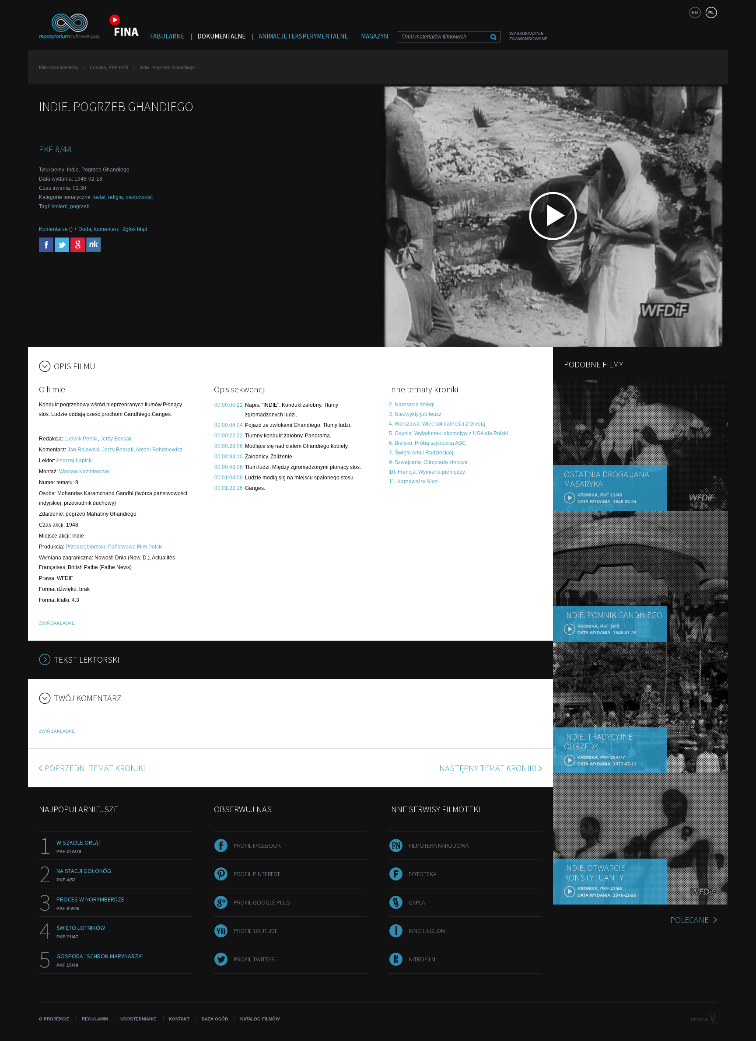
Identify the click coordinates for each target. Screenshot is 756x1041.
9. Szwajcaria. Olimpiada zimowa (428, 462)
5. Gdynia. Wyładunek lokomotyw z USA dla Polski (448, 433)
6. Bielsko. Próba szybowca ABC (427, 443)
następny (487, 767)
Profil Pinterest (257, 874)
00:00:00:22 (228, 405)
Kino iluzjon (427, 931)
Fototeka (422, 874)
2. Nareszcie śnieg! (411, 405)
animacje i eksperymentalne (303, 36)
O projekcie (54, 1019)
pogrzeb (80, 206)
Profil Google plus (262, 902)
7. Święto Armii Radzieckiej (421, 453)
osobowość (139, 197)
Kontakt (179, 1019)
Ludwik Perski (81, 439)
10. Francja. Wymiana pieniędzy (427, 472)
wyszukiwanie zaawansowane (528, 36)
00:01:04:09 (228, 478)
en (695, 12)
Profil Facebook (257, 845)
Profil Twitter (254, 959)
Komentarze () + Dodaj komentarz (79, 229)
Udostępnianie (138, 1019)
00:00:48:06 (228, 467)
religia (115, 197)
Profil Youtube (256, 931)
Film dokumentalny (59, 67)
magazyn (374, 36)
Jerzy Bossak (116, 439)
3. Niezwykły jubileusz (415, 414)
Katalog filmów (260, 1019)
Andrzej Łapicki (74, 461)
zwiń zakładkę (57, 623)
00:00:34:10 (228, 457)
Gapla (417, 902)
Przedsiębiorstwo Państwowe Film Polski (114, 547)
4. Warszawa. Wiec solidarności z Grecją (437, 424)
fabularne (167, 36)
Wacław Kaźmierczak (84, 471)
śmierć (59, 206)
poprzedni (95, 767)
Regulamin (95, 1019)
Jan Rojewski (83, 450)
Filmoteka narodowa (439, 845)
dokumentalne (221, 36)
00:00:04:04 (228, 425)
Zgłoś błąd (134, 229)
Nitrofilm (422, 959)
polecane (689, 919)
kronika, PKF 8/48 (109, 67)
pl (711, 12)
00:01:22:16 (228, 488)
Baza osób (215, 1019)
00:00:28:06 (228, 446)
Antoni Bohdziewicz (159, 450)
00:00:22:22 (228, 436)
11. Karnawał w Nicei (414, 482)
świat (99, 197)
